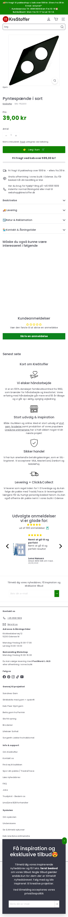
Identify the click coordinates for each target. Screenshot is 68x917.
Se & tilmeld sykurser (14, 829)
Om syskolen (9, 817)
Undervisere (9, 823)
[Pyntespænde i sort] (22, 275)
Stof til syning (9, 718)
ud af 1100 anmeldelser (32, 528)
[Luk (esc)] (64, 840)
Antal (6, 128)
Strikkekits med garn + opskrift (19, 699)
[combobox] (34, 27)
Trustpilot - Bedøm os (14, 796)
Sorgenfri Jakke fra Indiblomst (18, 737)
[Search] (62, 26)
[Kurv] (56, 19)
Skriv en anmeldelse (34, 336)
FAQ (5, 783)
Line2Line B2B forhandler (15, 802)
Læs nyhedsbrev (11, 777)
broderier (16, 426)
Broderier (8, 725)
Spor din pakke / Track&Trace (18, 770)
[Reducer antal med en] (6, 135)
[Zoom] (55, 80)
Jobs (5, 789)
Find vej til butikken (12, 764)
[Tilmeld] (57, 904)
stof (61, 423)
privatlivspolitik (34, 893)
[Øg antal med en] (15, 135)
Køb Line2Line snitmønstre (16, 836)
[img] (34, 524)
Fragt (22, 142)
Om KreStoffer (10, 751)
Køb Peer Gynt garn (13, 706)
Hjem (5, 87)
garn (7, 426)
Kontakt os (8, 758)
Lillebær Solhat (10, 731)
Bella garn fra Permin (14, 712)
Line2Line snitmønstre (17, 429)
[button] (8, 546)
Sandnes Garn (10, 693)
